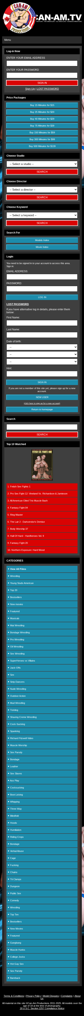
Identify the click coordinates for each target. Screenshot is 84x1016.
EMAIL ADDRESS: (17, 271)
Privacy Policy (33, 996)
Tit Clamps (15, 879)
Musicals (14, 618)
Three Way (15, 808)
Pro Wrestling (16, 639)
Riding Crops (16, 837)
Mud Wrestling (17, 703)
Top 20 (13, 590)
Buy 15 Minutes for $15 (42, 105)
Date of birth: (13, 341)
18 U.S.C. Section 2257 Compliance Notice (42, 1008)
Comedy (14, 900)
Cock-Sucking (17, 724)
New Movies (16, 928)
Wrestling (14, 576)
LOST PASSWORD (48, 88)
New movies (16, 604)
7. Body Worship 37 (18, 529)
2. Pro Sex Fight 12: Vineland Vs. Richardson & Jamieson (37, 493)
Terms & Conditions (14, 996)
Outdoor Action (17, 696)
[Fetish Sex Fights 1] (42, 480)
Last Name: (13, 329)
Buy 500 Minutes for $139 (42, 146)
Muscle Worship (18, 745)
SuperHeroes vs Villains (22, 660)
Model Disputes (51, 996)
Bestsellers (15, 597)
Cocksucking (16, 787)
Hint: (9, 368)
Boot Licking (16, 794)
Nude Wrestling (17, 689)
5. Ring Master (15, 514)
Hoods (13, 823)
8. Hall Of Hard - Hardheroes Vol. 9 (26, 536)
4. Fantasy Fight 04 (18, 507)
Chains (13, 872)
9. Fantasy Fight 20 (18, 543)
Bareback (14, 978)
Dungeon (14, 886)
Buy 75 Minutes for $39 (42, 125)
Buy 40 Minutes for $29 (42, 119)
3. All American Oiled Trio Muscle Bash (28, 500)
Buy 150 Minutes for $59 (42, 132)
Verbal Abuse (16, 851)
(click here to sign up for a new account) (42, 403)
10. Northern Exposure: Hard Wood (26, 550)
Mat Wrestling (16, 625)
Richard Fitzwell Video (21, 738)
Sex (11, 674)
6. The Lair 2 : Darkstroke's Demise (26, 521)
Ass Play (14, 780)
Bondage (14, 759)
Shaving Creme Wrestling (23, 717)
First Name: (13, 317)
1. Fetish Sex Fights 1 (19, 486)
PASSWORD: (14, 283)
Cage (12, 858)
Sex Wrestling (17, 653)
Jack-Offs (15, 667)
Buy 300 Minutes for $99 (42, 139)
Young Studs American (21, 583)
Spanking (14, 731)
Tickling (13, 710)
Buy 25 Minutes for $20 (42, 112)
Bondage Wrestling (19, 632)
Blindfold (14, 816)
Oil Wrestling (16, 646)
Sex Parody (15, 752)
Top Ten (14, 914)
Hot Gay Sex (16, 964)
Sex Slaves (15, 773)
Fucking (14, 865)
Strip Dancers (17, 682)
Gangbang (15, 942)
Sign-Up (30, 88)
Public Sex (15, 893)
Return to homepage (42, 409)
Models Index (42, 240)
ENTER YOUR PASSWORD (22, 69)
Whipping (14, 801)
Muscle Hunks (17, 949)
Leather (13, 766)
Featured (14, 611)
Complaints (67, 996)
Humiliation (15, 830)
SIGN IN (42, 382)
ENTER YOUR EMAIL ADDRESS (25, 57)
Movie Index (42, 247)
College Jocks (17, 957)
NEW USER (42, 397)
